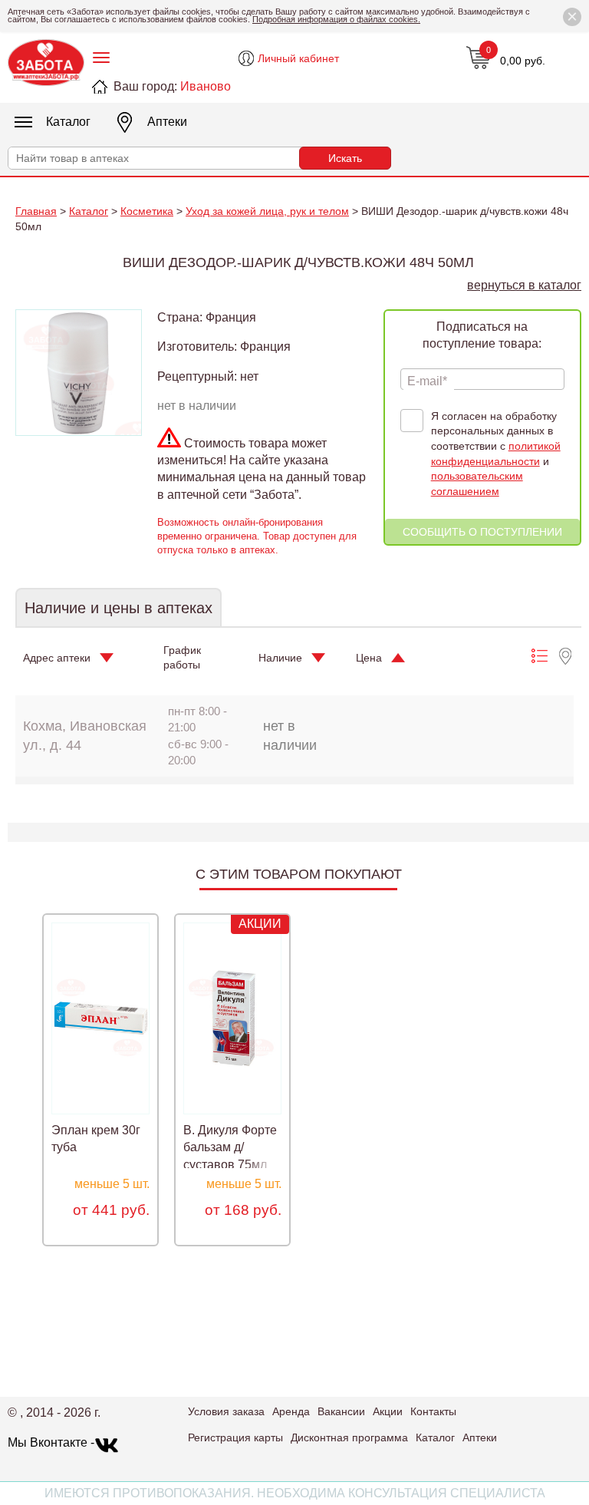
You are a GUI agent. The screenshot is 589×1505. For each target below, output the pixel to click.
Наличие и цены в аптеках (118, 607)
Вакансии (341, 1411)
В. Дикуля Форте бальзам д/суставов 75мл (230, 1147)
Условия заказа (226, 1411)
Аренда (291, 1411)
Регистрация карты (235, 1437)
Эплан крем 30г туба (95, 1139)
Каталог (68, 121)
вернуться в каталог (524, 285)
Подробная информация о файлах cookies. (336, 19)
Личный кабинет (298, 58)
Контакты (433, 1411)
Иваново (205, 86)
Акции (388, 1411)
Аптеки (167, 121)
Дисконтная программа (349, 1437)
